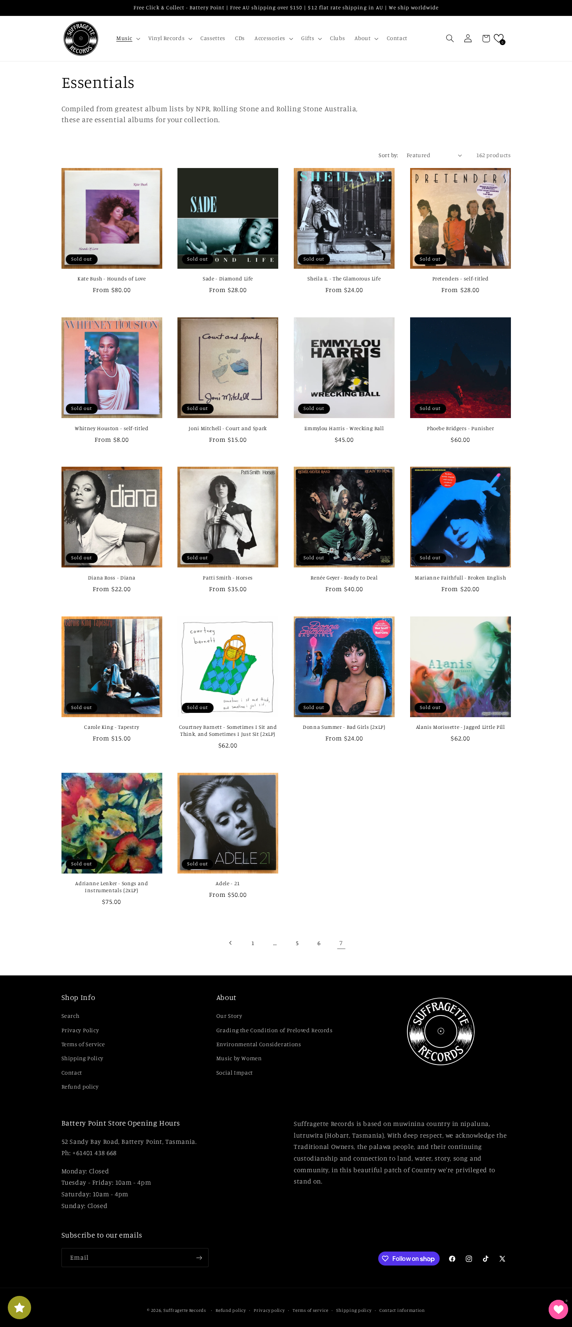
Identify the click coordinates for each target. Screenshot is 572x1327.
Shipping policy (353, 1310)
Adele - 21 (228, 883)
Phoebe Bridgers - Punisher (460, 428)
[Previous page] (231, 943)
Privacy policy (269, 1310)
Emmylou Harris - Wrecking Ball (344, 428)
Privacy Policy (80, 1030)
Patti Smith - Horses (228, 577)
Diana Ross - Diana (111, 577)
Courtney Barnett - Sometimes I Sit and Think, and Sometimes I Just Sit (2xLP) (228, 730)
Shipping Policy (82, 1058)
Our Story (229, 1015)
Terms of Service (83, 1044)
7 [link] (341, 943)
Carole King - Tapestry (111, 727)
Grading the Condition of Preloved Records (274, 1030)
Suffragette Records (184, 1310)
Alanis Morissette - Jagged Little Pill (460, 727)
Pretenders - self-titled (460, 278)
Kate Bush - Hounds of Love (111, 278)
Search (70, 1015)
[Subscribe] (199, 1257)
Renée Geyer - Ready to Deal (344, 577)
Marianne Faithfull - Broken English (460, 577)
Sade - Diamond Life (228, 278)
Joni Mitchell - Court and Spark (228, 428)
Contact (71, 1072)
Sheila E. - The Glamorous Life (344, 278)
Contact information (402, 1310)
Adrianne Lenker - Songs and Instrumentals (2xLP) (111, 886)
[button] (127, 38)
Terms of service (310, 1310)
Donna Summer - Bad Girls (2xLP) (344, 727)
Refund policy (80, 1086)
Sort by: (388, 155)
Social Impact (234, 1072)
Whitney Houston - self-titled (111, 428)
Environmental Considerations (258, 1044)
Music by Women (239, 1058)
